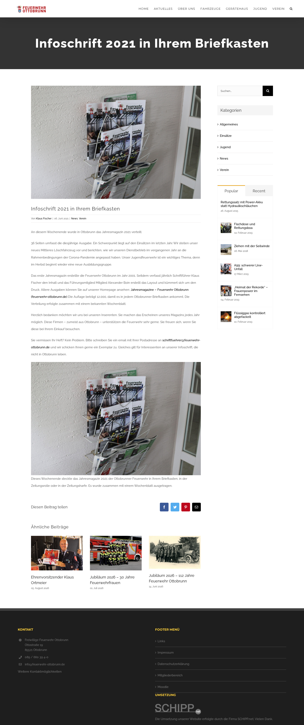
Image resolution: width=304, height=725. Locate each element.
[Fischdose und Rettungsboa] (226, 226)
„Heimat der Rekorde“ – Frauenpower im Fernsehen (251, 291)
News (74, 218)
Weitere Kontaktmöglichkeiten (40, 671)
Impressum (166, 652)
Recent (259, 191)
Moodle (163, 687)
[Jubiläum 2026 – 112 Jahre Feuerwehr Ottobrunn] (175, 552)
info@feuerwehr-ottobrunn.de (45, 664)
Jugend (225, 147)
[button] (291, 8)
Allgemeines (229, 124)
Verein (82, 218)
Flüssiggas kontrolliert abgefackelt (249, 315)
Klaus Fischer (43, 218)
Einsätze (226, 136)
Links (161, 641)
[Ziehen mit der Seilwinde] (226, 248)
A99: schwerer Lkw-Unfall (248, 267)
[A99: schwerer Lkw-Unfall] (226, 267)
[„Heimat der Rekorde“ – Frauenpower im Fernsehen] (226, 289)
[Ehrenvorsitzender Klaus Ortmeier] (57, 553)
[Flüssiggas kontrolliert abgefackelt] (226, 315)
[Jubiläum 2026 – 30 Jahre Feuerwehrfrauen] (116, 553)
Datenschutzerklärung (173, 664)
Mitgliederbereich (170, 675)
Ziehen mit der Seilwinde (252, 246)
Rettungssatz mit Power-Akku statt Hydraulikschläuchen (242, 204)
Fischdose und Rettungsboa (244, 226)
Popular (231, 191)
